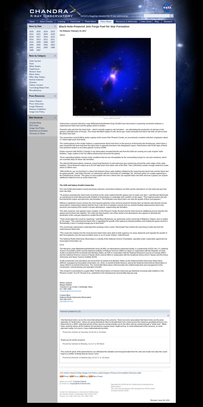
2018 (31, 37)
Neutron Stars (35, 72)
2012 (46, 39)
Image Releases (36, 106)
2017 (38, 37)
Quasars (33, 82)
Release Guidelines (37, 109)
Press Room (106, 21)
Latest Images (103, 373)
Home (32, 21)
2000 (46, 47)
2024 (46, 31)
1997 (38, 50)
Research (168, 21)
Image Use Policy (37, 112)
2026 (31, 31)
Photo (66, 376)
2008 (46, 42)
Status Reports (35, 101)
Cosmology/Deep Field (39, 88)
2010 (31, 42)
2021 (38, 34)
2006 (31, 45)
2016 (46, 37)
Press (76, 376)
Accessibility (123, 373)
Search (73, 373)
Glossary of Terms (37, 133)
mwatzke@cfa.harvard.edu (70, 291)
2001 (38, 47)
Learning (61, 21)
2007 (53, 42)
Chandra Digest (79, 381)
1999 (53, 47)
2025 (38, 31)
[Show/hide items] (55, 26)
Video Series (146, 21)
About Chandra (46, 21)
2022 (31, 34)
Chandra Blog (35, 123)
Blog (157, 21)
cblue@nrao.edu (66, 301)
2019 (53, 34)
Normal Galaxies (36, 80)
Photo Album (90, 21)
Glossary (132, 373)
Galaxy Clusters (36, 85)
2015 (53, 37)
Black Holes (34, 74)
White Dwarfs (35, 66)
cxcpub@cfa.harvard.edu (80, 384)
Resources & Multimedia (126, 21)
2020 (46, 34)
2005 (38, 45)
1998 (31, 50)
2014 (31, 39)
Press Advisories (36, 104)
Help (79, 373)
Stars (31, 64)
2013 (38, 39)
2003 (53, 45)
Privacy (114, 373)
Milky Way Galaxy (37, 77)
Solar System (35, 61)
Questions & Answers (38, 131)
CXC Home (64, 373)
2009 (38, 42)
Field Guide (75, 21)
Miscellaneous (35, 90)
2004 (46, 45)
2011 (53, 39)
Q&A (139, 373)
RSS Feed (33, 125)
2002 (31, 47)
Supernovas (34, 69)
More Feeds (98, 376)
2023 (53, 31)
